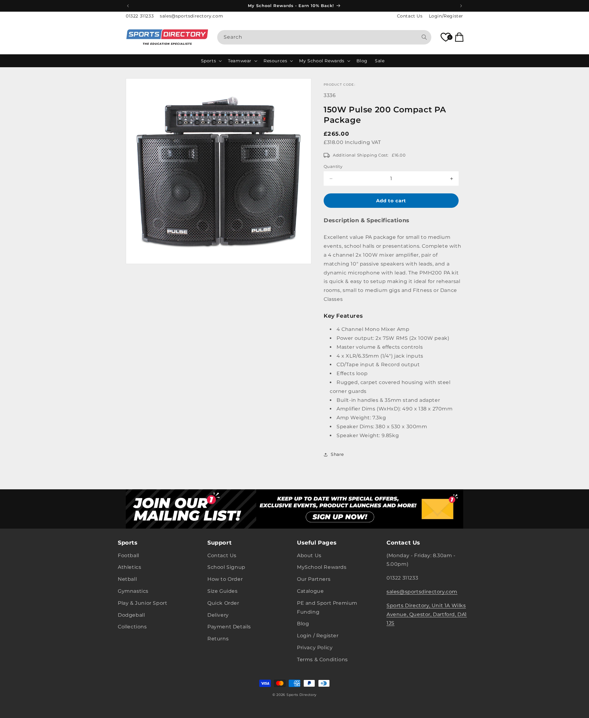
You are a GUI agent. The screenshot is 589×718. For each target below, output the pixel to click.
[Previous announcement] (128, 6)
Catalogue (310, 591)
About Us (309, 555)
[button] (211, 60)
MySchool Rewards (322, 567)
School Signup (226, 567)
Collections (132, 627)
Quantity (333, 166)
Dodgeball (131, 615)
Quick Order (223, 603)
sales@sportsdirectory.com (191, 16)
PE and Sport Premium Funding (327, 607)
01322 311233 (140, 16)
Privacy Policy (315, 647)
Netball (127, 579)
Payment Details (229, 627)
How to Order (225, 579)
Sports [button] (128, 542)
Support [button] (219, 542)
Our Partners (313, 579)
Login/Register (446, 16)
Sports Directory (302, 695)
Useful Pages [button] (317, 542)
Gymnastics (133, 591)
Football (128, 555)
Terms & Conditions (322, 659)
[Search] (424, 37)
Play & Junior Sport (142, 603)
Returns (218, 639)
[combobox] (324, 37)
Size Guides (222, 591)
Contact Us (410, 16)
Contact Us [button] (403, 542)
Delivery (218, 615)
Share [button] (337, 454)
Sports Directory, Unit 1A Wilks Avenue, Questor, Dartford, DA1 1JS (427, 614)
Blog (303, 624)
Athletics (129, 567)
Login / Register (318, 635)
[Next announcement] (461, 6)
